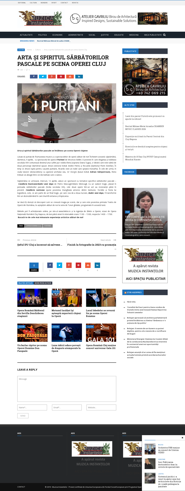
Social (92, 35)
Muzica (160, 445)
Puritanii (47, 226)
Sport (54, 3)
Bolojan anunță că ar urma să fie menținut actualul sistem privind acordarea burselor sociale (146, 355)
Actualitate (26, 35)
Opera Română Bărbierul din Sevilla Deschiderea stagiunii (30, 313)
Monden (44, 3)
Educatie (119, 35)
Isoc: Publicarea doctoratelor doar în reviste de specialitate (169, 464)
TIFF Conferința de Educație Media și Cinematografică (145, 218)
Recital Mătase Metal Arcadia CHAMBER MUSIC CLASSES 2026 (64, 41)
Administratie (75, 35)
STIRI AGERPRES (134, 292)
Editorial (22, 3)
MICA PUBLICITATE (153, 35)
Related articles (25, 283)
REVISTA (75, 3)
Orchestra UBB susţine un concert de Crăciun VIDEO (169, 450)
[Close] (182, 437)
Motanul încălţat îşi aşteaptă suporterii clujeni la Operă (66, 313)
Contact (64, 3)
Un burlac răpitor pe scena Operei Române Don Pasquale (32, 348)
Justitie (105, 35)
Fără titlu (131, 302)
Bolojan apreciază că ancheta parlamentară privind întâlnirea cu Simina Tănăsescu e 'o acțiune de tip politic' (147, 320)
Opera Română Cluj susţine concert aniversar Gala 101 (101, 347)
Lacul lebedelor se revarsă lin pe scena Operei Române (100, 313)
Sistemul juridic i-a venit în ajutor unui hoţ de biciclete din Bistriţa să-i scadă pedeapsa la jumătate (169, 481)
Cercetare (161, 459)
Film (127, 212)
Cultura (33, 3)
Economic (57, 35)
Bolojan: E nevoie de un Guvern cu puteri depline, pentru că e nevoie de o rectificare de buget (146, 331)
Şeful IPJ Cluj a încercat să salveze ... (39, 244)
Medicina (134, 35)
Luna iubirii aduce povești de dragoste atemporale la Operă (66, 348)
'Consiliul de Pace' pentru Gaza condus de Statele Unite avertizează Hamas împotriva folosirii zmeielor (146, 310)
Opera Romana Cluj (33, 226)
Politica (42, 35)
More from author (43, 283)
